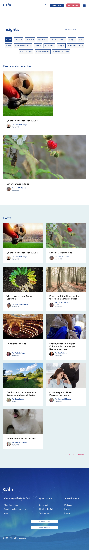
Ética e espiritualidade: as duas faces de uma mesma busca (64, 297)
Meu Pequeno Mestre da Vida (21, 438)
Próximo (81, 454)
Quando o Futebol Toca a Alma (22, 120)
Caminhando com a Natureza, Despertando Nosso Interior (21, 393)
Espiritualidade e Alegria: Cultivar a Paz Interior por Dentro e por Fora (62, 346)
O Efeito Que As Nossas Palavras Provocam (61, 393)
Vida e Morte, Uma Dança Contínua (19, 297)
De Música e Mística (16, 343)
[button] (45, 5)
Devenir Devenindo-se (18, 183)
